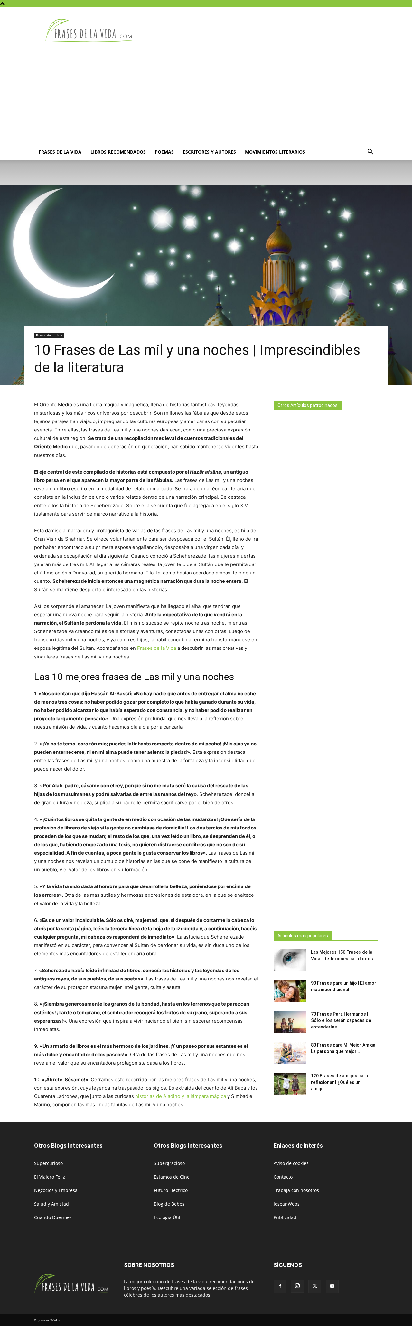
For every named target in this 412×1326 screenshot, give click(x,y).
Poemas (164, 152)
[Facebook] (280, 1286)
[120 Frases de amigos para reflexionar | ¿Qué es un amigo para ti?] (290, 1084)
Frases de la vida (60, 152)
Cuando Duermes (53, 1217)
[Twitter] (314, 1286)
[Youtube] (332, 1286)
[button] (370, 152)
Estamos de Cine (172, 1177)
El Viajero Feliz (49, 1177)
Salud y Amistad (51, 1204)
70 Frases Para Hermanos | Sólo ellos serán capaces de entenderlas (341, 1020)
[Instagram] (297, 1286)
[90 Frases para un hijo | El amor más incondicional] (290, 991)
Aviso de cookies (291, 1163)
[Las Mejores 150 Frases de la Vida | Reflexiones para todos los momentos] (290, 960)
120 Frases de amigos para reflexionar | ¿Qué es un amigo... (339, 1082)
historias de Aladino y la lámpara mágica (181, 1096)
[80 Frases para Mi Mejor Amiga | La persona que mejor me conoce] (290, 1053)
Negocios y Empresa (56, 1190)
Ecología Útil (167, 1217)
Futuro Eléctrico (171, 1190)
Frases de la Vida (156, 648)
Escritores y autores (209, 152)
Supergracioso (169, 1163)
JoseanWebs (287, 1204)
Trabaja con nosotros (296, 1190)
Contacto (283, 1177)
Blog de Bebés (169, 1204)
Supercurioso (48, 1163)
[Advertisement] (206, 96)
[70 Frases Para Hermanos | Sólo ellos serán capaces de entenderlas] (290, 1022)
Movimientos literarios (275, 152)
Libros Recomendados (118, 152)
